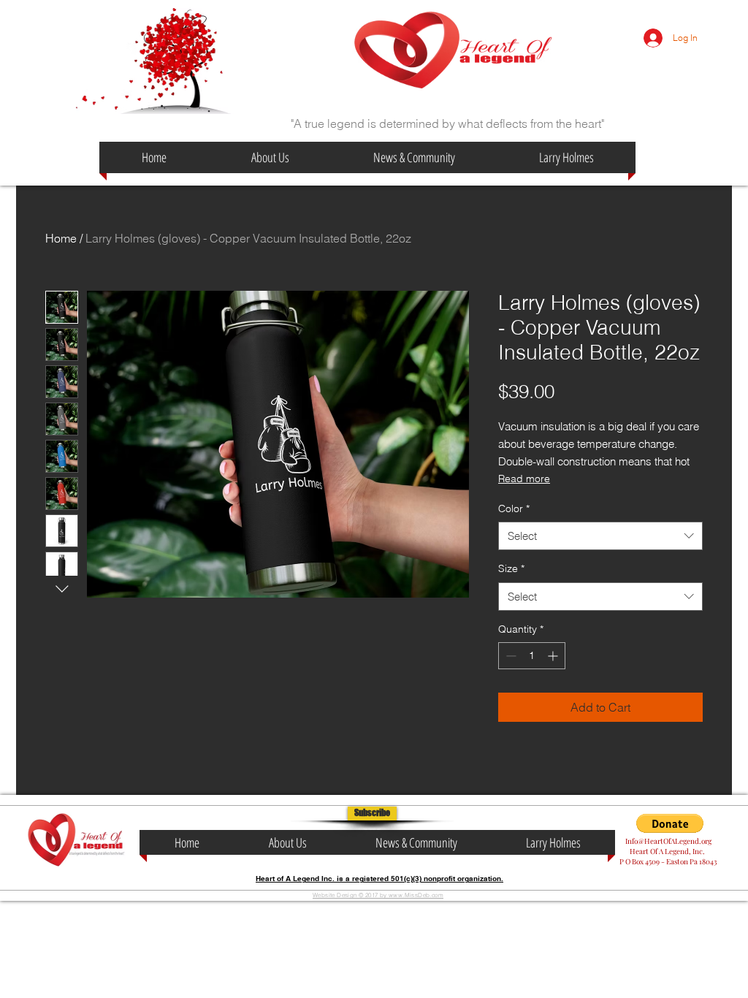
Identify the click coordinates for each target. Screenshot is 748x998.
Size (511, 568)
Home (61, 238)
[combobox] (600, 536)
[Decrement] (509, 655)
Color (514, 508)
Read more (524, 478)
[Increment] (554, 655)
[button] (372, 813)
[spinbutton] (532, 655)
